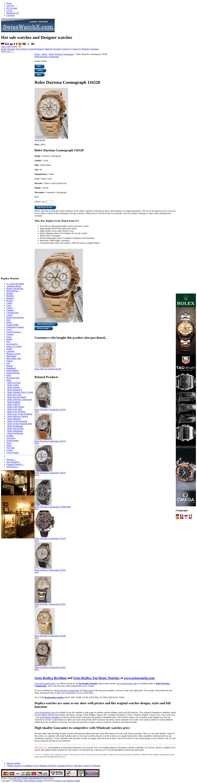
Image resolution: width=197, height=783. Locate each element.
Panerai (9, 366)
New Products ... (13, 462)
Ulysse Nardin (12, 452)
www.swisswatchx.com (139, 678)
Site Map (78, 766)
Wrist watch (88, 690)
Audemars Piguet (13, 286)
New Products (21, 49)
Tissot (8, 443)
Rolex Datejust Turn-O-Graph (19, 392)
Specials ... (11, 459)
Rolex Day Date (13, 395)
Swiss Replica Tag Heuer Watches (96, 678)
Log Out (10, 6)
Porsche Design (13, 373)
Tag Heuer (10, 438)
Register (85, 49)
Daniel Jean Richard (15, 317)
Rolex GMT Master (15, 407)
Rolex (44, 54)
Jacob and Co (12, 344)
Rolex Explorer (13, 402)
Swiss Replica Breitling (51, 678)
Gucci (9, 337)
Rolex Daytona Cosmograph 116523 (50, 604)
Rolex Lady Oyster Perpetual (19, 414)
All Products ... (12, 467)
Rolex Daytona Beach (16, 397)
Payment (57, 49)
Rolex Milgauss (13, 419)
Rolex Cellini (12, 385)
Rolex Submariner (14, 431)
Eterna (9, 322)
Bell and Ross (12, 291)
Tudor (9, 445)
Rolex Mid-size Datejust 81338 (48, 369)
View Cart (5, 46)
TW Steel (10, 448)
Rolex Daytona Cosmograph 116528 (50, 636)
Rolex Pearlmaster (14, 426)
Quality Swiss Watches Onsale (29, 781)
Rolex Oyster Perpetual (16, 421)
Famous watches (13, 763)
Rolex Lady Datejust (15, 411)
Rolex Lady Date (14, 409)
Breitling (10, 296)
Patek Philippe (12, 370)
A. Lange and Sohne (15, 284)
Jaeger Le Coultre (13, 346)
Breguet (9, 293)
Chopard (10, 310)
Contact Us (76, 49)
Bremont (10, 298)
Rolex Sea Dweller (15, 428)
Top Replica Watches (88, 683)
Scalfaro (9, 436)
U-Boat (9, 450)
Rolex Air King (13, 382)
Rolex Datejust (13, 387)
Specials (10, 49)
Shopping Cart (12, 13)
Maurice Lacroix (13, 353)
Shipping (49, 49)
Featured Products (36, 49)
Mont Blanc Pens (13, 358)
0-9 (52, 778)
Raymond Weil (12, 378)
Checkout (10, 15)
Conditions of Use (31, 766)
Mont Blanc (11, 356)
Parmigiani (11, 368)
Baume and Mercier (14, 288)
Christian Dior (12, 312)
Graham (9, 334)
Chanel (9, 308)
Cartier (9, 303)
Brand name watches (54, 697)
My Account (11, 8)
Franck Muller (12, 325)
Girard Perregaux (13, 332)
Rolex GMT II (13, 404)
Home (9, 3)
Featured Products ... (15, 464)
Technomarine (12, 440)
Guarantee (94, 49)
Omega (9, 361)
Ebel (8, 320)
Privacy (70, 766)
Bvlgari (9, 300)
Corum (9, 315)
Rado (8, 375)
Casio (8, 305)
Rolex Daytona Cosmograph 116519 (50, 409)
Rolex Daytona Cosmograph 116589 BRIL (53, 507)
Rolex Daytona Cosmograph (61, 54)
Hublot (9, 339)
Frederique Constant (15, 327)
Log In (9, 10)
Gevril (9, 329)
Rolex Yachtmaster (14, 433)
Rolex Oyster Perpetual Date (19, 423)
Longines (10, 351)
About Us (66, 49)
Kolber (9, 349)
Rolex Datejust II (14, 390)
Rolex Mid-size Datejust (17, 416)
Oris (8, 363)
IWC (8, 341)
